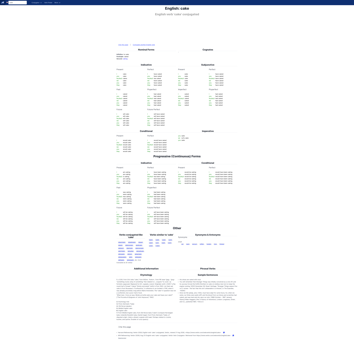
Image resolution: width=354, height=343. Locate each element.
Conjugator (35, 3)
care (157, 243)
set (182, 244)
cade (157, 240)
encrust (194, 244)
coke (151, 246)
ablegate (138, 257)
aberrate (129, 248)
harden (209, 244)
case (163, 243)
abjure (129, 254)
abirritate (121, 251)
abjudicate (140, 251)
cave (169, 243)
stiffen (202, 244)
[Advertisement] (172, 29)
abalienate (131, 242)
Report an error (122, 338)
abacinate (121, 242)
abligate (121, 260)
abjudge (130, 251)
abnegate (130, 260)
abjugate (121, 254)
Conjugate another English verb (144, 45)
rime (215, 244)
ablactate (138, 254)
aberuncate (139, 248)
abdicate (139, 245)
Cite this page (123, 45)
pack (187, 244)
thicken (222, 244)
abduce (121, 248)
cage (163, 240)
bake (151, 240)
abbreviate (129, 245)
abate (120, 245)
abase (140, 242)
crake (157, 246)
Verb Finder (48, 3)
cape (151, 243)
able (130, 257)
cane (170, 240)
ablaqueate (122, 257)
